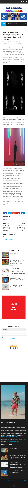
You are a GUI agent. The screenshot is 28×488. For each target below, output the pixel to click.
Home (3, 23)
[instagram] (26, 2)
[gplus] (24, 2)
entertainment (6, 43)
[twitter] (21, 2)
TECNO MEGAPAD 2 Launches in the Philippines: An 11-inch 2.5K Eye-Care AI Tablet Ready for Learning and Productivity (14, 272)
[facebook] (19, 2)
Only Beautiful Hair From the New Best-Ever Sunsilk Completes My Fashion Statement (17, 457)
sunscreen (20, 43)
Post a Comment (9, 239)
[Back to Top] (14, 486)
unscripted (6, 45)
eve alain (12, 43)
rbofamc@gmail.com (13, 441)
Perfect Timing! (14, 253)
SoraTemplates (10, 480)
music (15, 43)
